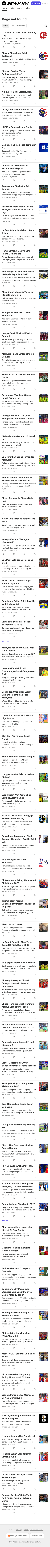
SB (9, 221)
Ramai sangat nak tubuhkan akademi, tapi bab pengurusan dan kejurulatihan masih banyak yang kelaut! (18, 1190)
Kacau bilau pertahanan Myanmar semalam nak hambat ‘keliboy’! (16, 761)
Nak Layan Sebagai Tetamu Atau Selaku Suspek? (18, 1417)
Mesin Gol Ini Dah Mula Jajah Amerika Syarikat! (16, 582)
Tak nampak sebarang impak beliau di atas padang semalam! (18, 443)
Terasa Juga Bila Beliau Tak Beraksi (16, 187)
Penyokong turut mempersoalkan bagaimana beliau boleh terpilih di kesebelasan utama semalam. (16, 608)
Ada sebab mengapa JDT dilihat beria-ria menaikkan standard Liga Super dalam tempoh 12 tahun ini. (19, 1299)
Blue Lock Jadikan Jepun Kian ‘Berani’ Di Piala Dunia (17, 1228)
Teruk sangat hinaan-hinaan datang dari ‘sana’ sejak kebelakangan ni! (18, 629)
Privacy (19, 1529)
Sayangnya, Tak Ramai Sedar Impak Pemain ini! (16, 396)
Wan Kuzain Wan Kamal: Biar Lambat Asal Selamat (16, 796)
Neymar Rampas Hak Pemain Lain (19, 1436)
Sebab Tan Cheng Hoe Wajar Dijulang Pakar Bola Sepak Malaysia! (16, 695)
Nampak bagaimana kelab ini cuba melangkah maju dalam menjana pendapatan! (16, 381)
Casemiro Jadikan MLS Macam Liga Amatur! (17, 717)
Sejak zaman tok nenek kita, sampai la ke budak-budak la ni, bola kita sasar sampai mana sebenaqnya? (19, 967)
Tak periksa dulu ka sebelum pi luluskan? (19, 59)
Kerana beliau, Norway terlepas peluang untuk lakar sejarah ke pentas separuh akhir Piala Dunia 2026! (18, 990)
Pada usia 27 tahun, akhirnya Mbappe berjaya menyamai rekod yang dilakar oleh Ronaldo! (18, 1028)
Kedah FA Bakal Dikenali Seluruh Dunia (18, 376)
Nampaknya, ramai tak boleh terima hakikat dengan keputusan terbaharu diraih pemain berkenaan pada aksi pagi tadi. (18, 1170)
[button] (4, 8)
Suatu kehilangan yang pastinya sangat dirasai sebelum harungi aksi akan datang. (18, 361)
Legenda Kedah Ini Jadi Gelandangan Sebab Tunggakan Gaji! (18, 671)
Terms (26, 1529)
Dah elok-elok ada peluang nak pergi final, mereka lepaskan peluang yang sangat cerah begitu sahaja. (17, 911)
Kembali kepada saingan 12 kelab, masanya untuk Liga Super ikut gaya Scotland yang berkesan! (17, 867)
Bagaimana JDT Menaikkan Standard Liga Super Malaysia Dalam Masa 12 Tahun (17, 1292)
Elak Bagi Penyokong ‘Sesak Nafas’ (16, 737)
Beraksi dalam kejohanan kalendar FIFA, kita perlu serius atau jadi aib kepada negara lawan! (19, 655)
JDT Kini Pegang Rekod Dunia (17, 127)
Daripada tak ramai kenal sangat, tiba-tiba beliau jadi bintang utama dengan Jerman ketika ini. (18, 1402)
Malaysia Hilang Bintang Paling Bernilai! (18, 355)
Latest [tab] (5, 26)
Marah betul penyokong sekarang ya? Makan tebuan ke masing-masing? (17, 113)
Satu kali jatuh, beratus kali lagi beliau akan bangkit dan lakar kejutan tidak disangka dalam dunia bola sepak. (17, 1340)
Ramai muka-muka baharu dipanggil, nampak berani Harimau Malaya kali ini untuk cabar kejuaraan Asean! (18, 1011)
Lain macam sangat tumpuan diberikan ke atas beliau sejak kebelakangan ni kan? (18, 546)
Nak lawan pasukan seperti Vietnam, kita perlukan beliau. (19, 299)
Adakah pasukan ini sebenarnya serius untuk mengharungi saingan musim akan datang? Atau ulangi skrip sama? (18, 1049)
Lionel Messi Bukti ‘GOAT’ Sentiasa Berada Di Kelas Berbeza (19, 1064)
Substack (13, 1542)
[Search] (45, 25)
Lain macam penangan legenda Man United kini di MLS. (17, 722)
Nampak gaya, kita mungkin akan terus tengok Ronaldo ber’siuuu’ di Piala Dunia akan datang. (19, 949)
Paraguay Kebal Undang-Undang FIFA (18, 1126)
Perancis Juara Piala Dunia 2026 (18, 1204)
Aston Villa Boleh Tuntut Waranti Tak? (18, 520)
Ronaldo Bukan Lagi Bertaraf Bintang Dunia (16, 1455)
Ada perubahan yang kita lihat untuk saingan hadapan (17, 320)
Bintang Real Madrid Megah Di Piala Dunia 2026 (17, 1314)
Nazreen (11, 806)
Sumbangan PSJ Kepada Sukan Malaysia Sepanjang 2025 (18, 273)
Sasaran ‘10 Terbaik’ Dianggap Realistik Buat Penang (17, 817)
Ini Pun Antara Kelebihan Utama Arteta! (18, 231)
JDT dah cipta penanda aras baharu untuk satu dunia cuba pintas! (19, 131)
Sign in (45, 3)
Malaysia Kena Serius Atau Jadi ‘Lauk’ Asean (18, 649)
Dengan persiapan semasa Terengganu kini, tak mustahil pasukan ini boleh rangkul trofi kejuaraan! (18, 846)
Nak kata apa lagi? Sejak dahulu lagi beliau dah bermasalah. (17, 505)
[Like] (3, 47)
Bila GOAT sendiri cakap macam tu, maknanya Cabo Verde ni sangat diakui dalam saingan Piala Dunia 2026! (18, 1152)
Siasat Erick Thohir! (12, 924)
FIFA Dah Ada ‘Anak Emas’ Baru (17, 1166)
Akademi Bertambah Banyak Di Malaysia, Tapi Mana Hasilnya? (17, 1185)
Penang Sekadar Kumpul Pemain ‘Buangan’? (18, 1043)
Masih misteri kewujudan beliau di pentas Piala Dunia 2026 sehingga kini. (18, 1440)
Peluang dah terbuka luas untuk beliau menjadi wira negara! (18, 802)
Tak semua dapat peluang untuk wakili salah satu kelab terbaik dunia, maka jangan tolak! (18, 340)
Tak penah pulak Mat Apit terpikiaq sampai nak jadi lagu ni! (16, 152)
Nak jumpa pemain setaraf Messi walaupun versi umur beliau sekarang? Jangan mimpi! (18, 1070)
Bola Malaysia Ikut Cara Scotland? (14, 861)
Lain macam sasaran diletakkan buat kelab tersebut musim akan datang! (17, 822)
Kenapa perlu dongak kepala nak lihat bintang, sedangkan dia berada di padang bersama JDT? (17, 423)
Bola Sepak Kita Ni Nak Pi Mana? (18, 962)
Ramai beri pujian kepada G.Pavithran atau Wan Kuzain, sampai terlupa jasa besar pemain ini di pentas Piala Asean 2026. (18, 402)
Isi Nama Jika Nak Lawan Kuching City (19, 34)
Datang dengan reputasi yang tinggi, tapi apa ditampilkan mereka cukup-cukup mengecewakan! (19, 1090)
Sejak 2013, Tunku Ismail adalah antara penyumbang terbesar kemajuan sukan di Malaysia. (18, 278)
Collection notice (36, 1529)
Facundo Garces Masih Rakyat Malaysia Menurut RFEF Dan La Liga (17, 209)
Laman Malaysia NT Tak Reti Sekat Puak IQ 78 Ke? (16, 623)
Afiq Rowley (16, 44)
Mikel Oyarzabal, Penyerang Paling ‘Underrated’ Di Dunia (16, 1375)
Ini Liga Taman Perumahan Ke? (17, 109)
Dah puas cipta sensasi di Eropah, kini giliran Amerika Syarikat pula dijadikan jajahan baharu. (18, 587)
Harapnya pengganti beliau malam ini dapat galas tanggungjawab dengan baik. (19, 193)
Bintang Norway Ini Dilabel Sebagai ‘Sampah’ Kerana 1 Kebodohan (15, 983)
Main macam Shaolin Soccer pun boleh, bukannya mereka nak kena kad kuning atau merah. (18, 1131)
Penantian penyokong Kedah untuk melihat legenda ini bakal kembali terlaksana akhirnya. (16, 96)
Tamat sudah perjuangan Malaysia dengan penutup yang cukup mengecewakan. (16, 172)
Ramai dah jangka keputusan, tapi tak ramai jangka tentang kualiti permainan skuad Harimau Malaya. (18, 258)
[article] (25, 40)
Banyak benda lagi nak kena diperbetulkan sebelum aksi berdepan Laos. (17, 743)
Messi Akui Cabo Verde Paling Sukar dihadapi (17, 1146)
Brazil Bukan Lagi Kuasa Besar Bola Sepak (17, 1105)
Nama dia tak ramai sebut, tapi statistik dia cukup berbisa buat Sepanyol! (18, 1381)
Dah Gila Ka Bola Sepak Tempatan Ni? (19, 146)
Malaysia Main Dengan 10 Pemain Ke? (19, 437)
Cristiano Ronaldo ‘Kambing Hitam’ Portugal (16, 1249)
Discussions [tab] (20, 26)
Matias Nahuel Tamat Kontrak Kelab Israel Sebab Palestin (17, 479)
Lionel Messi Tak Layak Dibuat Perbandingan (17, 1476)
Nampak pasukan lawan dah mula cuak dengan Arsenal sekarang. (18, 237)
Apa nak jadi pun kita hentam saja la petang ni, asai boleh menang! (17, 781)
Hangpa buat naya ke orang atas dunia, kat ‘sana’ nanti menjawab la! (18, 678)
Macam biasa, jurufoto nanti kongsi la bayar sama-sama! (17, 39)
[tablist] (14, 25)
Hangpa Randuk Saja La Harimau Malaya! (18, 775)
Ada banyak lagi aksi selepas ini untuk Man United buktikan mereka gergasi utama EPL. (18, 78)
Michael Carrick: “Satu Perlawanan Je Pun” (13, 72)
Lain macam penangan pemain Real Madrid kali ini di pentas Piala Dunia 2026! (17, 1319)
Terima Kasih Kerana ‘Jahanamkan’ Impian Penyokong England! (18, 904)
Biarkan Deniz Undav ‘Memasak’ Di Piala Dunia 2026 (18, 1396)
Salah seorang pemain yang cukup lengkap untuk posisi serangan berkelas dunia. (18, 1275)
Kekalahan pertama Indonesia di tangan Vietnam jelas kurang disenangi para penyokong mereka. (18, 567)
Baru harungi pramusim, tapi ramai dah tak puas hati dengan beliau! (18, 526)
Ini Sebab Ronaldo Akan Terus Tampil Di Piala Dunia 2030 (17, 943)
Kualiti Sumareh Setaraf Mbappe (18, 756)
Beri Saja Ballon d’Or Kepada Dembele (16, 1270)
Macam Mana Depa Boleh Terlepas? (15, 54)
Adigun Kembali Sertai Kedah (17, 92)
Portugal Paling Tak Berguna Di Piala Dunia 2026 (17, 1085)
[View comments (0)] (14, 47)
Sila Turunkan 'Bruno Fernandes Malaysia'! (18, 458)
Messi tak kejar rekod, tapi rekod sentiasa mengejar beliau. (15, 1481)
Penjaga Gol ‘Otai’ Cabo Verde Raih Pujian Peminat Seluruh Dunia (17, 1498)
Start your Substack (18, 1536)
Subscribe (36, 3)
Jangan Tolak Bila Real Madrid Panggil (17, 334)
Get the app (37, 1536)
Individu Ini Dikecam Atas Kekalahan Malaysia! (15, 167)
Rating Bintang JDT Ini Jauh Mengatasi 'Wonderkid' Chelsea (18, 417)
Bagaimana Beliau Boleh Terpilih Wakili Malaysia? (18, 602)
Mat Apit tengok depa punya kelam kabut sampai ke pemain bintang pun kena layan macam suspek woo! (17, 1422)
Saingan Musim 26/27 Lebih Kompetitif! (16, 314)
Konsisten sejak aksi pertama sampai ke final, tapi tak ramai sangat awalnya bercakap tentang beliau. (18, 887)
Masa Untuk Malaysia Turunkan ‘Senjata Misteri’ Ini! (18, 293)
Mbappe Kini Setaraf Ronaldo (17, 1024)
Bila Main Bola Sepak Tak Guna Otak (17, 561)
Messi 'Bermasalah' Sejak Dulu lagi (17, 499)
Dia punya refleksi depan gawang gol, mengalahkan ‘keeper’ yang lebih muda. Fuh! (18, 1505)
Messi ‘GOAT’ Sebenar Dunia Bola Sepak (19, 1355)
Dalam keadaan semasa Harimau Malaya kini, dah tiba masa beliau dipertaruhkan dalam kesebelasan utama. (19, 464)
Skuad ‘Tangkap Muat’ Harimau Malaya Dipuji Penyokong (18, 1005)
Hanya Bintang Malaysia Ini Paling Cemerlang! (16, 252)
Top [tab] (12, 26)
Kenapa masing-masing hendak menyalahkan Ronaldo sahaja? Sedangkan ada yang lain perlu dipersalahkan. (15, 1255)
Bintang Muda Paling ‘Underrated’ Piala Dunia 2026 (19, 881)
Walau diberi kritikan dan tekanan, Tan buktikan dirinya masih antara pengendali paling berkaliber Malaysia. (18, 702)
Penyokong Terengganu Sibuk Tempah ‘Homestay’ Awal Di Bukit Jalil (19, 839)
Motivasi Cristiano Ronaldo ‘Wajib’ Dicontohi (15, 1334)
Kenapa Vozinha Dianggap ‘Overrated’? (15, 540)
